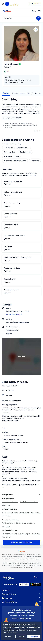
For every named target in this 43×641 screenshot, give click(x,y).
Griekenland (13, 615)
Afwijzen (21, 636)
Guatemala (21, 618)
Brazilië (28, 618)
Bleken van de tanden (10, 512)
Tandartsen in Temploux (29, 502)
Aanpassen (8, 636)
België (20, 615)
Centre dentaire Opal (10, 534)
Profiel (6, 93)
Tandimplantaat (8, 523)
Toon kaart (21, 356)
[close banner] (3, 4)
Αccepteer (34, 636)
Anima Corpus (25, 534)
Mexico (24, 615)
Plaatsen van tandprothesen (30, 512)
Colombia (31, 615)
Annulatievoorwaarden (10, 420)
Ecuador (14, 618)
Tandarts (7, 67)
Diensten (39, 93)
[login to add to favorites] (35, 29)
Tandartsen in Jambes (10, 502)
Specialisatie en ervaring (22, 93)
